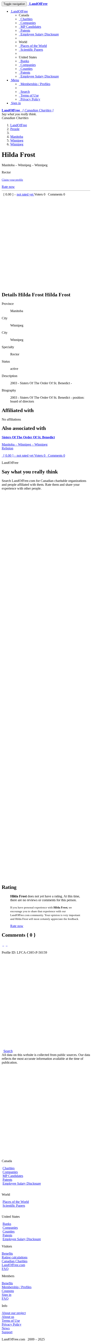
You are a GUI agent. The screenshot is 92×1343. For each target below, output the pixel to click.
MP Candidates (30, 26)
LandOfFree (19, 11)
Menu (14, 80)
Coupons (8, 1291)
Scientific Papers (31, 49)
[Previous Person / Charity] (3, 944)
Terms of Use (29, 95)
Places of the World (33, 46)
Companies (27, 23)
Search (24, 91)
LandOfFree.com (13, 1265)
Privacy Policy (29, 99)
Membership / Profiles (34, 84)
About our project (14, 1313)
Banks (24, 61)
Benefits (7, 1253)
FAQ (5, 1269)
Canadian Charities (14, 1261)
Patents (24, 30)
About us (8, 1317)
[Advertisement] (46, 242)
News (6, 1328)
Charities (26, 19)
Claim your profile (12, 179)
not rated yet (25, 194)
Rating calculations (14, 1257)
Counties (26, 68)
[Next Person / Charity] (6, 944)
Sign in (15, 103)
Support (7, 1332)
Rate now (8, 187)
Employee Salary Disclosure (39, 34)
